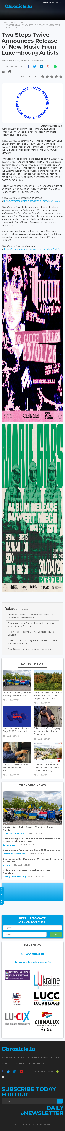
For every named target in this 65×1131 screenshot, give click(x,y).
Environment (9, 845)
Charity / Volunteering (14, 876)
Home (5, 23)
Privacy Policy (50, 1057)
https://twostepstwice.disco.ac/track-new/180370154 (31, 249)
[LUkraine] (47, 979)
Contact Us (23, 1063)
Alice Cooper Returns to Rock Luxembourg (30, 649)
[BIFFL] (17, 975)
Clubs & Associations (13, 833)
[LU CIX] (17, 1018)
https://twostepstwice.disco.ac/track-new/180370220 (32, 201)
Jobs (4, 1063)
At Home (7, 865)
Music (22, 23)
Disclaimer (32, 1057)
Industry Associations (14, 854)
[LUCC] (47, 999)
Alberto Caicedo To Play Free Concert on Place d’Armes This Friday (32, 642)
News (14, 23)
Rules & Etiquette (13, 1057)
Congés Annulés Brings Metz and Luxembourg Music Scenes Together (32, 625)
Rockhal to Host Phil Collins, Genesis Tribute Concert (31, 633)
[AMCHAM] (17, 999)
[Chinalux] (47, 1022)
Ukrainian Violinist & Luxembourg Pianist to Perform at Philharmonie (30, 616)
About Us (38, 1063)
